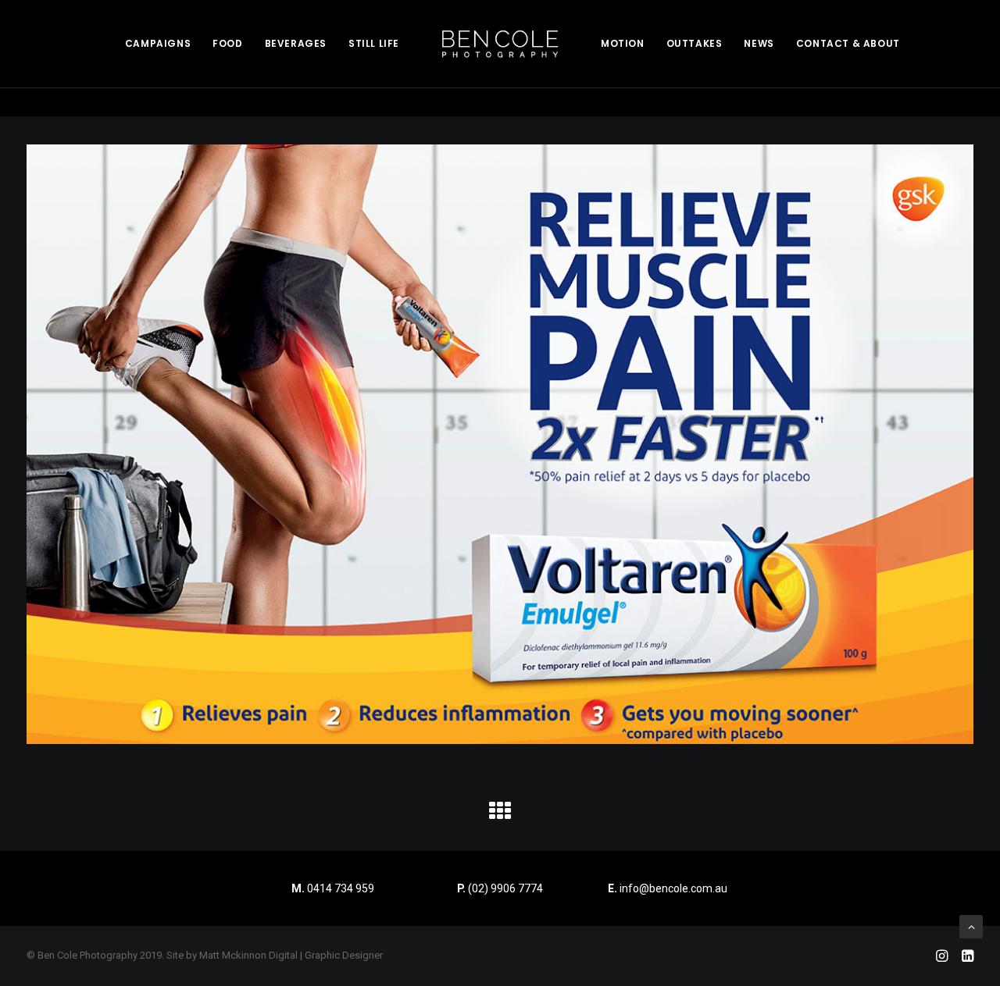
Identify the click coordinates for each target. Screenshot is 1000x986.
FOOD (227, 43)
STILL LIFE (373, 43)
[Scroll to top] (971, 926)
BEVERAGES (296, 43)
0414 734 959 (340, 888)
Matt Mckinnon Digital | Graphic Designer (291, 955)
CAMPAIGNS (158, 43)
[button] (500, 816)
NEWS (758, 43)
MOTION (623, 43)
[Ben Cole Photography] (500, 43)
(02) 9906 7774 (505, 888)
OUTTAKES (694, 43)
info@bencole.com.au (667, 888)
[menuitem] (158, 43)
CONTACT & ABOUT (848, 43)
